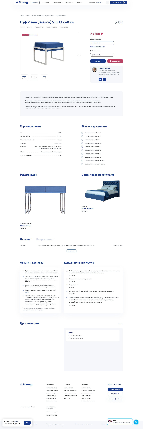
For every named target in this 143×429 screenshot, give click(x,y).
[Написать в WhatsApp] (104, 79)
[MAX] (115, 399)
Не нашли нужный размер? (97, 46)
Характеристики (39, 27)
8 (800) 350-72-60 (114, 385)
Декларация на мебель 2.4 (93, 150)
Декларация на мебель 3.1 (93, 153)
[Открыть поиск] (107, 2)
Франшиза (67, 398)
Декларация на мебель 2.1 (93, 139)
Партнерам (68, 2)
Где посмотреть (63, 27)
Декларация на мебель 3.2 (93, 157)
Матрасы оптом (68, 387)
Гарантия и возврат (52, 401)
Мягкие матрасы (86, 395)
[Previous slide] (83, 219)
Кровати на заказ (51, 398)
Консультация (115, 393)
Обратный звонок (116, 2)
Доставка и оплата (52, 387)
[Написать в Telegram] (100, 79)
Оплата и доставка (51, 27)
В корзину (98, 61)
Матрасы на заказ (51, 395)
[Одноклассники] (109, 399)
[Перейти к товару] (45, 204)
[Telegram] (118, 399)
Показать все (71, 251)
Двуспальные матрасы (88, 393)
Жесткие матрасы (86, 398)
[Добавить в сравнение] (117, 22)
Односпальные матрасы (88, 390)
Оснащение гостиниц (70, 393)
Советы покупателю (52, 390)
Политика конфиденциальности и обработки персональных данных (56, 424)
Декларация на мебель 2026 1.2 (95, 164)
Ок (27, 422)
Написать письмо (115, 389)
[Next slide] (79, 54)
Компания (46, 2)
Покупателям (57, 2)
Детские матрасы (86, 387)
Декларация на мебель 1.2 (93, 136)
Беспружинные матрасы (88, 401)
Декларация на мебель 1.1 (93, 132)
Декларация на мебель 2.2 (93, 143)
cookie (16, 421)
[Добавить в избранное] (121, 22)
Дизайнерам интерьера (70, 395)
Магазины (79, 2)
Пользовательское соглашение (83, 424)
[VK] (112, 399)
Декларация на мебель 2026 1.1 (94, 160)
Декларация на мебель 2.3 (93, 146)
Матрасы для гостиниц (70, 390)
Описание (30, 27)
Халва (27, 292)
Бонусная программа (52, 393)
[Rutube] (121, 399)
